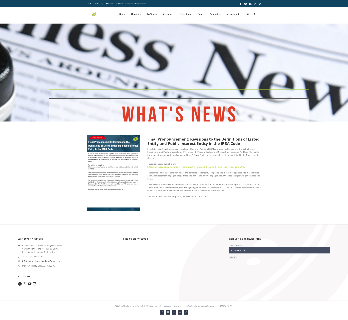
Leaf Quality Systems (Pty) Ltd (131, 306)
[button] (255, 14)
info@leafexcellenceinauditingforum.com (130, 4)
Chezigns (177, 306)
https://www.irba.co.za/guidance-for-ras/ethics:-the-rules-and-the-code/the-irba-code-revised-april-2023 (196, 166)
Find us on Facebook (135, 239)
